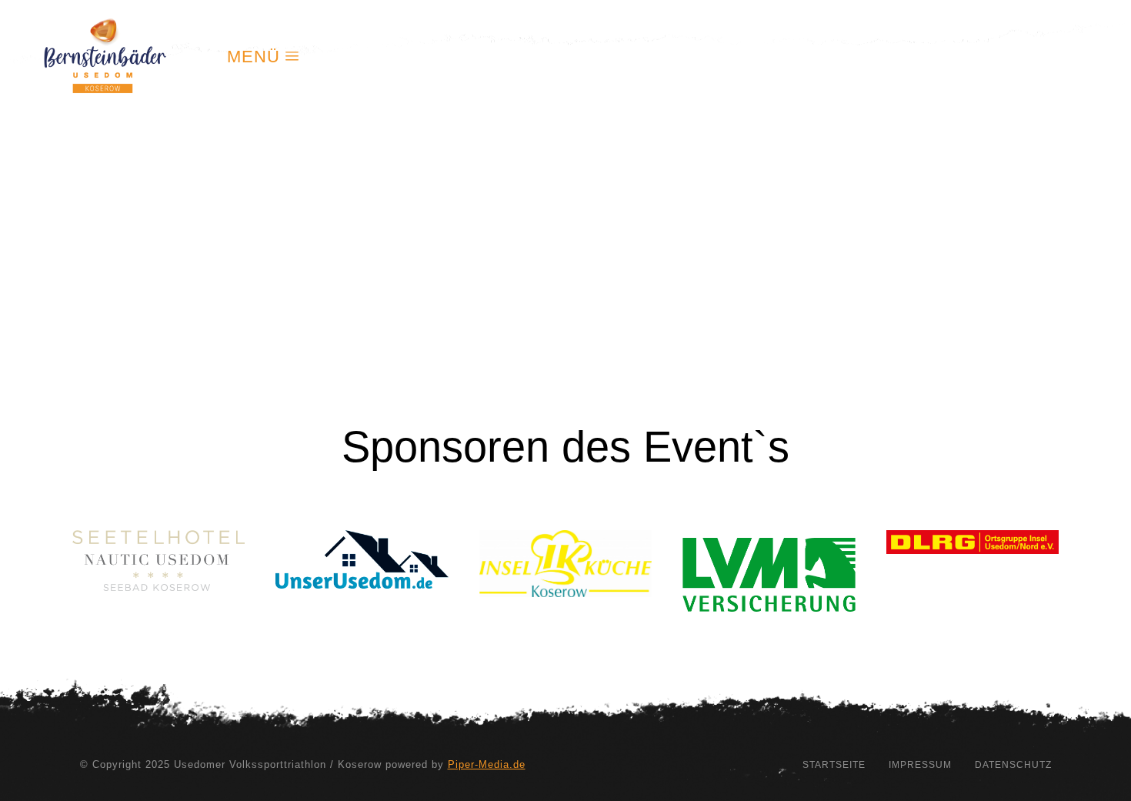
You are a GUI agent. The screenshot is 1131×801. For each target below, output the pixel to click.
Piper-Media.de (486, 764)
